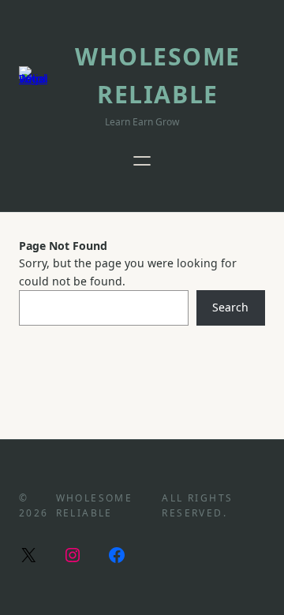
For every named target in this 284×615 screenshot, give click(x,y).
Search (230, 307)
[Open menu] (142, 160)
